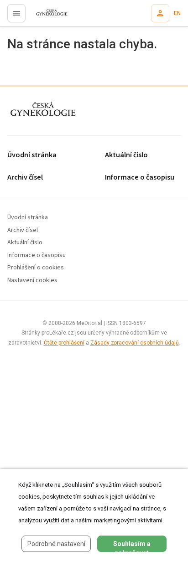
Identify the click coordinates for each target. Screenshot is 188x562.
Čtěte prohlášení (64, 343)
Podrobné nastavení (56, 543)
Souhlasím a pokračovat (132, 546)
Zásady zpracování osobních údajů (134, 343)
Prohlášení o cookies (35, 267)
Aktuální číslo (24, 242)
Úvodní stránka (32, 155)
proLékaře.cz (46, 16)
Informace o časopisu (36, 255)
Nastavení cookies (32, 280)
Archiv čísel (25, 177)
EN (177, 13)
